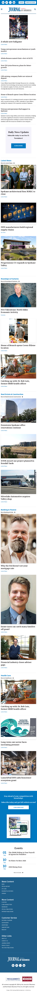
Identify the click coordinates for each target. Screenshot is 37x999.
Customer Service (9, 917)
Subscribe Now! (19, 807)
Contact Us (5, 941)
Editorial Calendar (7, 920)
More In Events (17, 872)
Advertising (5, 925)
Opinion (4, 893)
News (3, 884)
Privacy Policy (6, 945)
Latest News (4, 80)
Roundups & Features (7, 891)
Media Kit (4, 929)
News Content (8, 881)
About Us (4, 938)
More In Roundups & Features (9, 281)
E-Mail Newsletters (7, 904)
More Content (8, 899)
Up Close (3, 232)
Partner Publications (7, 911)
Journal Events (6, 943)
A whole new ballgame (11, 42)
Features (3, 315)
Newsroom (4, 907)
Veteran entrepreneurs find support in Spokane (15, 110)
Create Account (30, 2)
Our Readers (5, 922)
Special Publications (7, 909)
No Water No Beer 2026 (17, 861)
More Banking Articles (7, 512)
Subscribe (18, 145)
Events (18, 848)
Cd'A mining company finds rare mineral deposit (16, 77)
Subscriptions (5, 927)
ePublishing (27, 990)
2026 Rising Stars (15, 867)
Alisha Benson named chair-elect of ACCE (17, 58)
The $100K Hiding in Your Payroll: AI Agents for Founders (22, 853)
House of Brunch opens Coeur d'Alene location (18, 95)
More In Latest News (7, 163)
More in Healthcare (6, 678)
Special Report (6, 886)
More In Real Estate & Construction (11, 397)
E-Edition (4, 902)
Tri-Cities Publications (8, 947)
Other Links (7, 936)
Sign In (21, 2)
